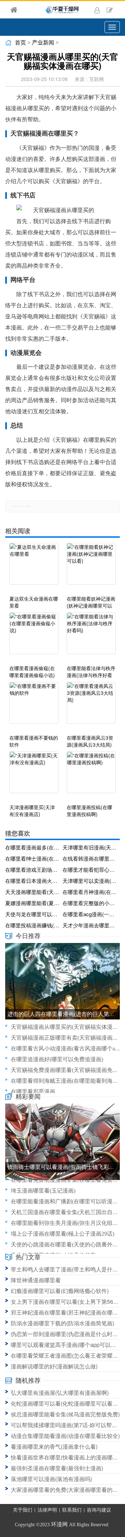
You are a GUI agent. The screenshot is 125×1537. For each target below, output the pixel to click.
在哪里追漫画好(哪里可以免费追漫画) (57, 1059)
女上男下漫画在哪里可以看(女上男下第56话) (65, 1302)
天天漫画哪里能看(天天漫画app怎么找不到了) (32, 891)
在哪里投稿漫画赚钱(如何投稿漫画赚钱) (32, 925)
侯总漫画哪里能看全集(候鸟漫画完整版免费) (65, 1414)
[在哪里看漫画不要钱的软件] (33, 706)
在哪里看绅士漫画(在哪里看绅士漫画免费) (32, 858)
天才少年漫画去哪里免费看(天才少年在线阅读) (89, 925)
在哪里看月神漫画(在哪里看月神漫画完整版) (89, 891)
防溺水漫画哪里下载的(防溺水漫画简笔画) (62, 1323)
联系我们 (72, 1510)
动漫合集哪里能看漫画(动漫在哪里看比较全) (65, 1436)
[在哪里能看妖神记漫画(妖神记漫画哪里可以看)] (91, 567)
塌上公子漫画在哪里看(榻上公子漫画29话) (62, 1234)
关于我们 (22, 1510)
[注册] (110, 10)
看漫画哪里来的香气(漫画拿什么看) (54, 1446)
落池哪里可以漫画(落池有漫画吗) (51, 1479)
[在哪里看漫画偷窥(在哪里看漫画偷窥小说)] (33, 636)
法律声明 (47, 1510)
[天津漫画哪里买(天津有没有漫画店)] (33, 775)
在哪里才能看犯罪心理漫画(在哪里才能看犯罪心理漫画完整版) (89, 869)
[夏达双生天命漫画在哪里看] (33, 567)
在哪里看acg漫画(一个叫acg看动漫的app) (89, 914)
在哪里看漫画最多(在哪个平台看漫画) (32, 847)
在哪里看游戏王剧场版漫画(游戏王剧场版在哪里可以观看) (32, 869)
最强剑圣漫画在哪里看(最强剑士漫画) (57, 1468)
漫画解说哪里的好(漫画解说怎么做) (54, 1366)
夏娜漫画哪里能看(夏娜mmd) (32, 902)
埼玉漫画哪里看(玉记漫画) (43, 1191)
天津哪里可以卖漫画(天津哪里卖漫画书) (89, 880)
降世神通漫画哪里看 (36, 1280)
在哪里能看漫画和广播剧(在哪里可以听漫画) (65, 1201)
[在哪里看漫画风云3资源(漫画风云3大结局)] (91, 706)
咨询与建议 (99, 1510)
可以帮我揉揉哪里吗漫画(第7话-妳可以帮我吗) (68, 1425)
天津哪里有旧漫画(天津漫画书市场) (89, 847)
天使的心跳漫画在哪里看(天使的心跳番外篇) (65, 1244)
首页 (20, 43)
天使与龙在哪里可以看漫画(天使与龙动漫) (32, 914)
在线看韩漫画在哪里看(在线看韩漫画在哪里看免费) (89, 858)
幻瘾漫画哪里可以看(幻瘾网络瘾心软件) (60, 1291)
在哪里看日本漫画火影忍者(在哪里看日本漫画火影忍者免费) (32, 880)
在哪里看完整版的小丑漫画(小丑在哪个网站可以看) (89, 902)
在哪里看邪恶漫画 (33, 1092)
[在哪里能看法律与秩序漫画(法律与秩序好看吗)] (91, 636)
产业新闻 (43, 43)
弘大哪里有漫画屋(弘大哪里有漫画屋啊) (60, 1393)
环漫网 (59, 1524)
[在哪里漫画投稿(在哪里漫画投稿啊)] (91, 775)
